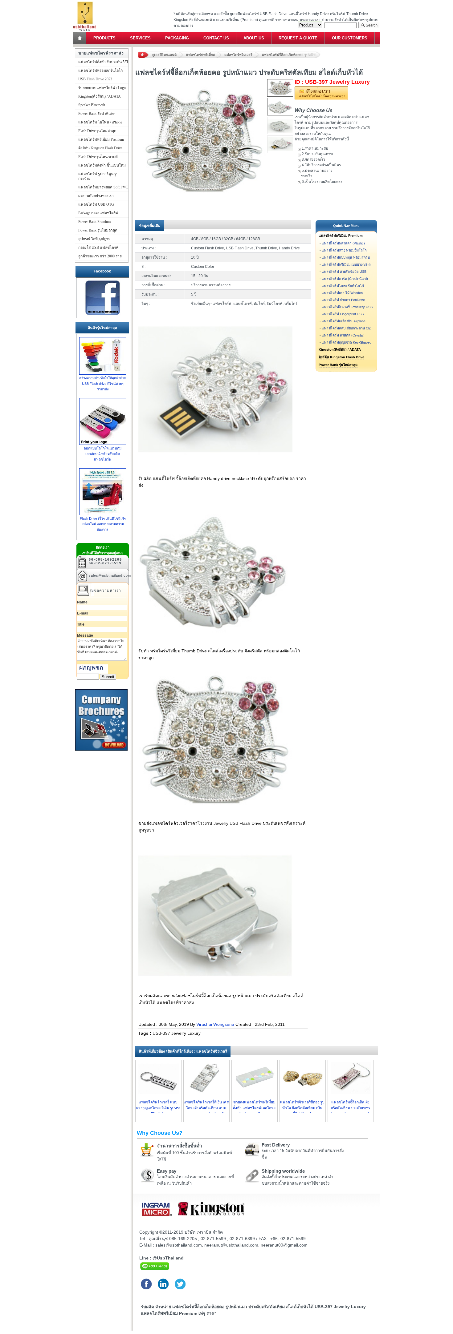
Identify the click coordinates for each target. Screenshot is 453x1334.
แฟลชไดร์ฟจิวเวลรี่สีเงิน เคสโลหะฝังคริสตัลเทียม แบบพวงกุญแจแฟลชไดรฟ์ (206, 1108)
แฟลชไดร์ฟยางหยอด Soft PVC (103, 187)
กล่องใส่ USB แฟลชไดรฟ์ (98, 247)
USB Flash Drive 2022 (95, 79)
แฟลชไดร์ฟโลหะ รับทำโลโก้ (343, 286)
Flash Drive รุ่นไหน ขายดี (98, 157)
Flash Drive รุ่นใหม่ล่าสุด (97, 131)
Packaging (177, 38)
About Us (253, 38)
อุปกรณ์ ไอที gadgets (94, 239)
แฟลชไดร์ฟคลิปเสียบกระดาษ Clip (346, 328)
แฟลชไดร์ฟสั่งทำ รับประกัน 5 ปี (103, 62)
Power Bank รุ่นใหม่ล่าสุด (338, 365)
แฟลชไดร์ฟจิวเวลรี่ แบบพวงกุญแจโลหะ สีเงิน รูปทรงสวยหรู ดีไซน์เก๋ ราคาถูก (158, 1108)
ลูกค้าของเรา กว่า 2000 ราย (100, 256)
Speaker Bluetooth (91, 105)
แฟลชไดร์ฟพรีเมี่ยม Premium (341, 235)
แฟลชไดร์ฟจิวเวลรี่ (238, 55)
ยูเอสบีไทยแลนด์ (164, 55)
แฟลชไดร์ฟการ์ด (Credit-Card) (345, 278)
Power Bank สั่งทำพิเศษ (96, 113)
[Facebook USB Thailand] (102, 315)
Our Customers (349, 38)
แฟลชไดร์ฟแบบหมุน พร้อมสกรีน (346, 257)
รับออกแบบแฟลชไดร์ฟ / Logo (102, 88)
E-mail (82, 613)
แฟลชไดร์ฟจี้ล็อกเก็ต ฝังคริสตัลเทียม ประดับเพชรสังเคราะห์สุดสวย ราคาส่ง (350, 1108)
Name (82, 602)
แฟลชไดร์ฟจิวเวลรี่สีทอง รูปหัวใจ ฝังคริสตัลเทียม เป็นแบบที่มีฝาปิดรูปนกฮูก (302, 1108)
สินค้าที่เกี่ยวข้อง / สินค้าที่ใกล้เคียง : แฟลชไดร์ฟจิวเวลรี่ (183, 1051)
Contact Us (216, 38)
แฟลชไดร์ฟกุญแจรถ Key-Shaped (346, 342)
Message (85, 635)
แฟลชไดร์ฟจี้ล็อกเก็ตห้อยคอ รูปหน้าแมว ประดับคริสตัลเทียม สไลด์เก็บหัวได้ (291, 55)
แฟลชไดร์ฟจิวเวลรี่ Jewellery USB (347, 307)
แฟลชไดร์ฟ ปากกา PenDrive (343, 300)
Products (104, 38)
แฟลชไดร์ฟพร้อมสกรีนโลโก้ (100, 70)
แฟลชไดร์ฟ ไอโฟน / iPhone (100, 122)
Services (140, 38)
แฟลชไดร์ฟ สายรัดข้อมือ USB (344, 271)
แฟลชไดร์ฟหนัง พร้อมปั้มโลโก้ (344, 250)
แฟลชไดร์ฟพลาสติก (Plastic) (343, 243)
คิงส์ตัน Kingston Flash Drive (341, 357)
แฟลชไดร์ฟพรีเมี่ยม (200, 55)
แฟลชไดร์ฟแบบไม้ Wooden (342, 293)
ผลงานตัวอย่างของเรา (96, 196)
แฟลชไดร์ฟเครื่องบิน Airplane (343, 321)
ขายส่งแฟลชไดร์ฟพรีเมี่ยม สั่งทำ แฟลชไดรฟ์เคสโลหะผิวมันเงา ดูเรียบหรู (254, 1108)
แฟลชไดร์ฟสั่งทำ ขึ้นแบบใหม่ (102, 165)
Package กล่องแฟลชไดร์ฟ (98, 213)
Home (80, 38)
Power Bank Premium (94, 222)
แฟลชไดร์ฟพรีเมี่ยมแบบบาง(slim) (346, 264)
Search (368, 25)
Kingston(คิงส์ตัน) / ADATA (340, 349)
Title (80, 624)
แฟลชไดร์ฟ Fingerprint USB (343, 314)
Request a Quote (298, 38)
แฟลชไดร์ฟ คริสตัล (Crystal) (343, 335)
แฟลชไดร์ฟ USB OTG (96, 204)
